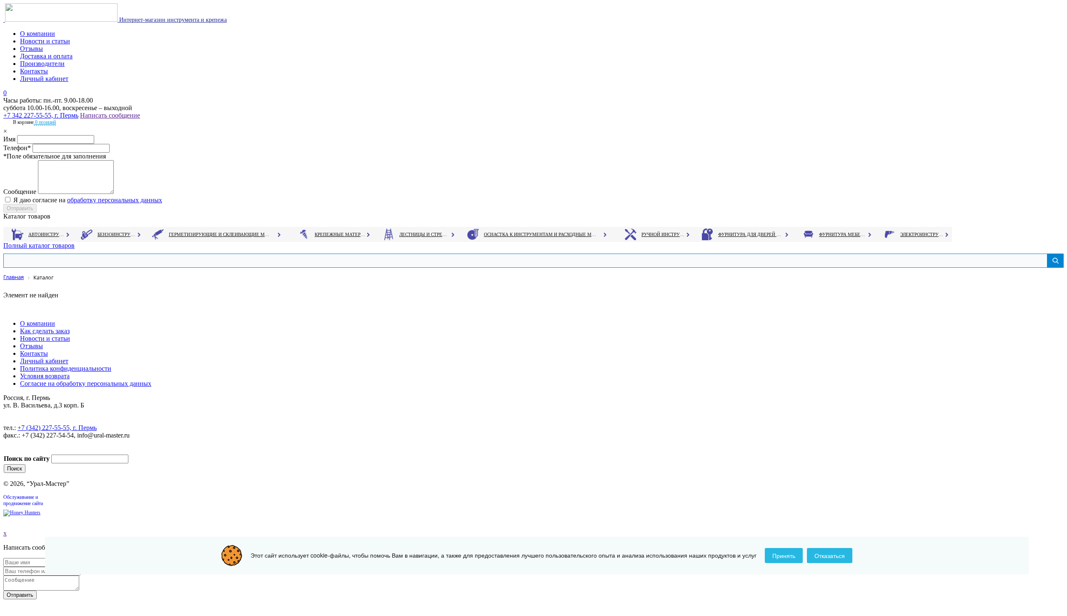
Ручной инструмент (663, 234)
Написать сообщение (110, 115)
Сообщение (19, 191)
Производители (42, 63)
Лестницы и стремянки (424, 234)
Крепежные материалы (340, 234)
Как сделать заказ (45, 330)
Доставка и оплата (46, 56)
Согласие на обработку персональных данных (85, 383)
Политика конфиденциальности (65, 368)
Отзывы (31, 48)
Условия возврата (45, 376)
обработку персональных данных (114, 200)
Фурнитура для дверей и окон (750, 234)
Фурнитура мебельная (843, 234)
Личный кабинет (44, 78)
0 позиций (45, 122)
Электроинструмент (922, 234)
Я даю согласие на (87, 200)
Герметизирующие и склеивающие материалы (220, 234)
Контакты (34, 71)
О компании (37, 33)
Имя (9, 139)
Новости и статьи (45, 41)
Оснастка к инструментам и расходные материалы (540, 234)
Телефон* (17, 147)
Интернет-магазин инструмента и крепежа (172, 20)
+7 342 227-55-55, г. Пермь (40, 115)
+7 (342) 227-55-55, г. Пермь (57, 427)
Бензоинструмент (117, 234)
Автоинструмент (47, 234)
